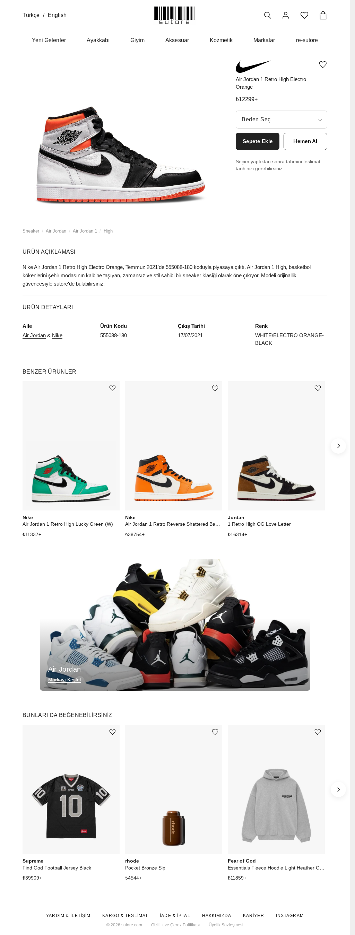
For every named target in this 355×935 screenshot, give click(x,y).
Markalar (264, 40)
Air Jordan (56, 231)
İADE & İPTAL (175, 915)
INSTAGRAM (290, 915)
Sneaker (31, 231)
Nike (57, 335)
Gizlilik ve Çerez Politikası (175, 925)
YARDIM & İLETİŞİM (68, 915)
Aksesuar (177, 40)
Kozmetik (221, 40)
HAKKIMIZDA (216, 915)
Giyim (137, 40)
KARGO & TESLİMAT (125, 915)
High (108, 231)
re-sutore (307, 40)
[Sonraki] (338, 446)
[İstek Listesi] (304, 15)
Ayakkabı (98, 40)
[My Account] (286, 15)
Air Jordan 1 (85, 231)
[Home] (174, 15)
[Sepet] (323, 15)
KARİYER (253, 915)
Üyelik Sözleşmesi (226, 925)
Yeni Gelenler (49, 40)
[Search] (267, 15)
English (57, 15)
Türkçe (31, 15)
